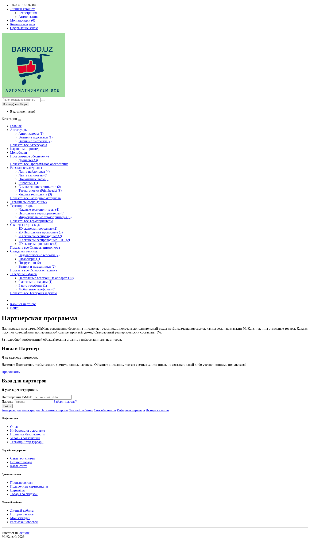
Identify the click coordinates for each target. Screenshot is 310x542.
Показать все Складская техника (33, 270)
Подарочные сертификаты (29, 486)
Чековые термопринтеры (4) (39, 209)
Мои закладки (20, 518)
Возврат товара (21, 462)
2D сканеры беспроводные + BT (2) (44, 240)
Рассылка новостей (24, 522)
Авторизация (28, 16)
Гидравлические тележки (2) (39, 255)
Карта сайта (18, 466)
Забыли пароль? (65, 401)
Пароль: (7, 401)
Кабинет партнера (23, 304)
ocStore (24, 533)
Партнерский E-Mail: (17, 397)
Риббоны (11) (28, 183)
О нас (14, 426)
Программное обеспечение (29, 156)
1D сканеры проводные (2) (38, 228)
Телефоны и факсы (23, 274)
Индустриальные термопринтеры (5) (45, 217)
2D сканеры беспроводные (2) (40, 236)
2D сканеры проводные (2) (38, 243)
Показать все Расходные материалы (35, 198)
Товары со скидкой (24, 494)
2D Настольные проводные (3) (41, 232)
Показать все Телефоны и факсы (33, 293)
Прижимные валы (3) (34, 179)
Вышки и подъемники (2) (37, 266)
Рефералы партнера (131, 410)
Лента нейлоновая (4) (34, 171)
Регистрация (28, 13)
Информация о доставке (27, 430)
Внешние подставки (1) (36, 137)
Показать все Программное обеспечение (39, 164)
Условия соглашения (25, 438)
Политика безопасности (27, 434)
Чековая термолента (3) (35, 194)
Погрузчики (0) (30, 262)
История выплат (157, 410)
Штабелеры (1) (29, 259)
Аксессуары (18, 129)
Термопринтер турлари (26, 442)
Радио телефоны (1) (33, 285)
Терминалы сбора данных (28, 202)
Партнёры (17, 490)
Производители (21, 482)
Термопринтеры (21, 205)
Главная (16, 126)
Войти (14, 308)
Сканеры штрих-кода (25, 224)
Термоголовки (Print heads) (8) (40, 190)
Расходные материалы (26, 167)
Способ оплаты (105, 410)
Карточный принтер (24, 148)
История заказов (22, 514)
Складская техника (24, 251)
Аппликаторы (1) (31, 133)
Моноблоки (18, 152)
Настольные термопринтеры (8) (41, 213)
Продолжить (11, 372)
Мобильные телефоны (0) (37, 289)
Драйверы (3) (28, 160)
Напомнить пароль (54, 410)
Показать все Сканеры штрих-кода (35, 247)
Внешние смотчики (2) (35, 141)
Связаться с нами (22, 458)
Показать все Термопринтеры (31, 221)
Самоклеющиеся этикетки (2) (40, 186)
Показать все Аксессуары (28, 145)
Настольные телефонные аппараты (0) (46, 278)
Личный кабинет (81, 410)
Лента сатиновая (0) (33, 175)
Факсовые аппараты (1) (35, 281)
